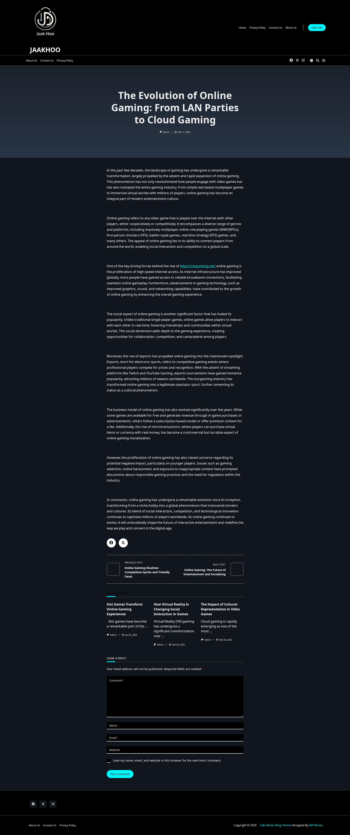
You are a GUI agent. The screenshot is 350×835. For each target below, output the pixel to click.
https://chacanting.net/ (198, 266)
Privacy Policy (257, 27)
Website (114, 750)
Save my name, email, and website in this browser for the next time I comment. (167, 760)
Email (113, 738)
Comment (116, 680)
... (146, 626)
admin (166, 132)
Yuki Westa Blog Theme (275, 825)
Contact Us (275, 27)
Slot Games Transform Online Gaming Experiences (125, 609)
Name (113, 725)
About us (291, 27)
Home (242, 27)
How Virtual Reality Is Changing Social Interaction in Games (171, 609)
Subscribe (316, 27)
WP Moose (316, 825)
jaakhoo (45, 49)
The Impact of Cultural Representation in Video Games (220, 609)
